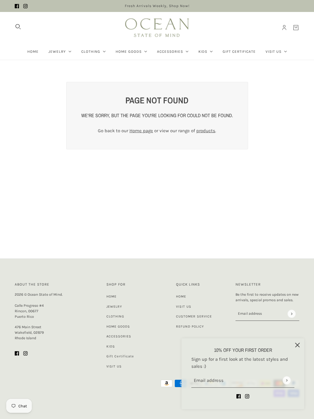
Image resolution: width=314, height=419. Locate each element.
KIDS (110, 346)
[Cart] (296, 27)
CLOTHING (115, 316)
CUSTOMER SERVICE (194, 316)
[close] (297, 345)
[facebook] (16, 6)
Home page (141, 130)
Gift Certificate (120, 356)
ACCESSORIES (118, 336)
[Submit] (286, 380)
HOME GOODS (118, 327)
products (205, 130)
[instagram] (25, 6)
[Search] (18, 26)
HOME (111, 296)
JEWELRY (114, 307)
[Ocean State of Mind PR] (157, 27)
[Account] (284, 27)
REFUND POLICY (190, 327)
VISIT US (114, 366)
